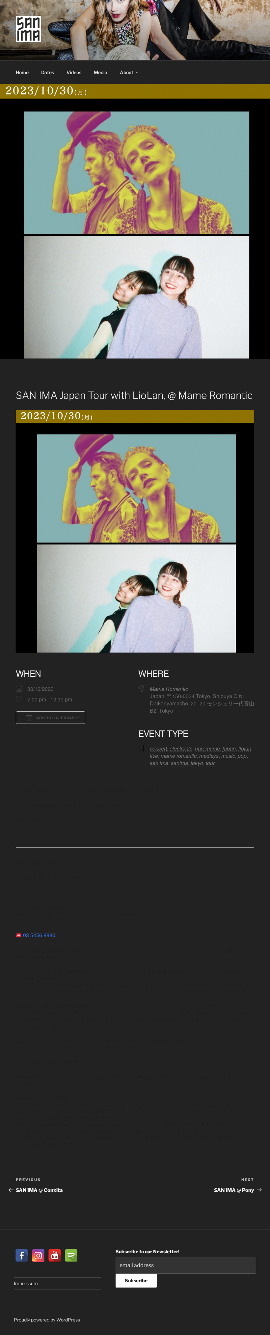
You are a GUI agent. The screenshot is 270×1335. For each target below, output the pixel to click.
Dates (47, 72)
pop (242, 755)
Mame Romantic (169, 689)
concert (158, 748)
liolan (244, 748)
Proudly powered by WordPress (47, 1319)
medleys (209, 755)
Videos (74, 72)
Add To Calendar (55, 718)
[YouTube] (54, 1255)
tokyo (197, 763)
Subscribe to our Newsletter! (147, 1251)
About (126, 72)
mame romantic (179, 755)
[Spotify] (71, 1255)
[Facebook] (21, 1255)
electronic (181, 748)
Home (22, 72)
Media (100, 72)
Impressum (26, 1283)
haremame (207, 748)
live (154, 755)
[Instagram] (38, 1255)
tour (210, 763)
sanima (179, 763)
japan (229, 748)
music (228, 755)
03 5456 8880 (39, 935)
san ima (159, 763)
